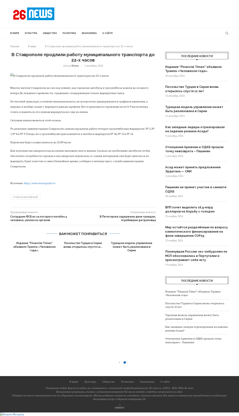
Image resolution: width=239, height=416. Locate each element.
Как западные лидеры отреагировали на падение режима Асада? (195, 129)
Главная (14, 46)
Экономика (89, 33)
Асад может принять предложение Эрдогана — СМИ (193, 169)
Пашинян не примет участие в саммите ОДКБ (195, 189)
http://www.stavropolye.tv (40, 183)
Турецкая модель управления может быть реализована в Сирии (131, 247)
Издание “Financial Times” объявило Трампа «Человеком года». (34, 247)
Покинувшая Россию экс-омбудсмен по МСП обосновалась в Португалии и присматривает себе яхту (196, 256)
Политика (69, 33)
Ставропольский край (25, 197)
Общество (50, 33)
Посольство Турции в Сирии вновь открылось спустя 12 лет (192, 89)
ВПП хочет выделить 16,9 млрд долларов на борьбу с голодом (190, 209)
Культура (31, 33)
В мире (14, 33)
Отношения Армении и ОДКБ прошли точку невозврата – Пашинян (194, 149)
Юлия (75, 65)
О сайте (107, 33)
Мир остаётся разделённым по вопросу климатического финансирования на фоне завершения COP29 (196, 231)
